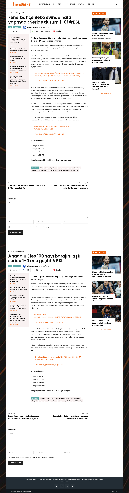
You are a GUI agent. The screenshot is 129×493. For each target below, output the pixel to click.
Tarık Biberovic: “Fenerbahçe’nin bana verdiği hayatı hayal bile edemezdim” (18, 40)
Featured (17, 27)
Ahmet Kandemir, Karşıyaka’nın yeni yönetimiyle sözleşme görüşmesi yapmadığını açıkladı (18, 79)
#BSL (45, 76)
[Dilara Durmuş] (25, 27)
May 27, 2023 (59, 81)
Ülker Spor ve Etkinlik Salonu (68, 170)
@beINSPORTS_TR (54, 76)
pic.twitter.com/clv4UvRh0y (70, 76)
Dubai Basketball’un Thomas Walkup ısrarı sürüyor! (17, 58)
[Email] (37, 31)
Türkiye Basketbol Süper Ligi (47, 170)
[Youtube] (72, 486)
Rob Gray (77, 168)
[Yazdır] (42, 31)
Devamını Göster (106, 93)
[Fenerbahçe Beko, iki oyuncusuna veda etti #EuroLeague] (106, 50)
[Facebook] (23, 31)
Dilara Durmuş (32, 27)
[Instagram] (62, 486)
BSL (54, 4)
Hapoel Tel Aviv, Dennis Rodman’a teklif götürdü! (18, 50)
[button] (115, 4)
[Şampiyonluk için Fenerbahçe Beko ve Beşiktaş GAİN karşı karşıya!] (106, 75)
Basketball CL (44, 4)
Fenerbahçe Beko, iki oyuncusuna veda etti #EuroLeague (101, 60)
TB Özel (91, 4)
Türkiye (18, 13)
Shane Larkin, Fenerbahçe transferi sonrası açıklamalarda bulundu (102, 35)
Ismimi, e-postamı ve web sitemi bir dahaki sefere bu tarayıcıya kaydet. (33, 227)
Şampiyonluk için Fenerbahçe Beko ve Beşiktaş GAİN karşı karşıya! (100, 85)
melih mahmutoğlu (65, 168)
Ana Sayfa (11, 13)
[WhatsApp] (32, 31)
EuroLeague (70, 4)
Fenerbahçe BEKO (50, 168)
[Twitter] (28, 31)
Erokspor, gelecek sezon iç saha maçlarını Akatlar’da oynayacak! (18, 68)
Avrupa (81, 4)
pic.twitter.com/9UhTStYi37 (43, 129)
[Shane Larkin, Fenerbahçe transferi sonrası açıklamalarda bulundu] (106, 26)
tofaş (34, 170)
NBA (59, 4)
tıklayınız (67, 160)
